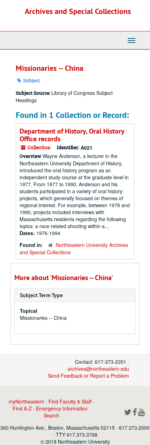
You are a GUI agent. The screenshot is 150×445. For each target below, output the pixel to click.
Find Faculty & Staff (69, 401)
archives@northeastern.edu (98, 368)
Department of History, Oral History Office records (72, 135)
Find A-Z (22, 408)
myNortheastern (26, 401)
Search (51, 415)
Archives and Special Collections (78, 11)
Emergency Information (62, 408)
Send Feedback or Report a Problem (88, 375)
